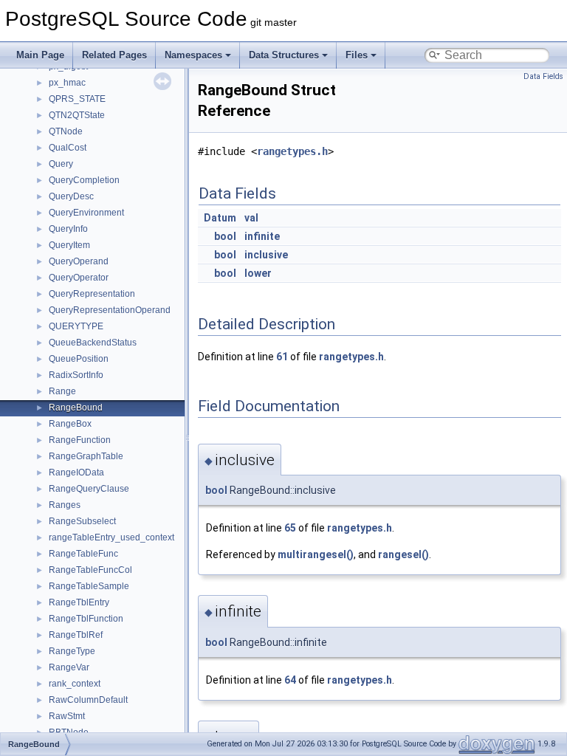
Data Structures (284, 55)
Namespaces (193, 55)
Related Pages (114, 55)
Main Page (40, 55)
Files (357, 55)
